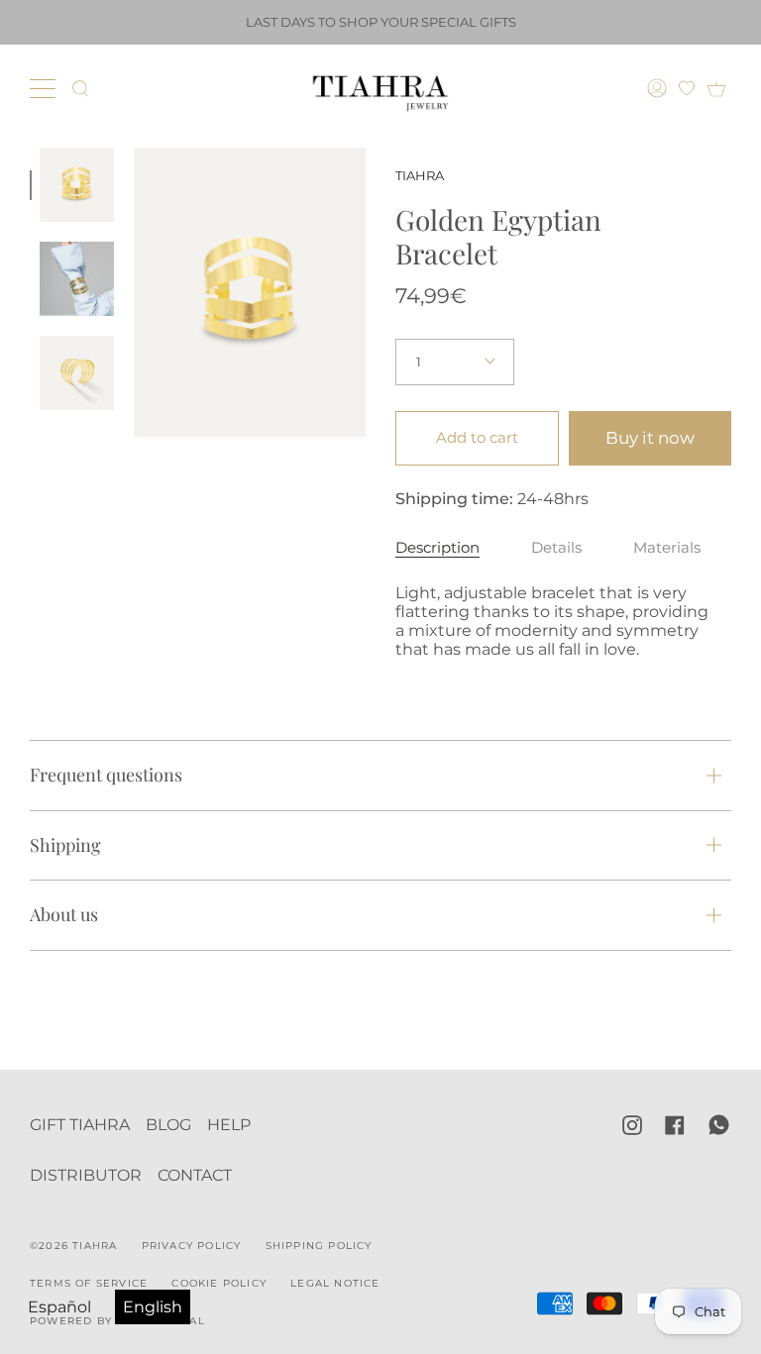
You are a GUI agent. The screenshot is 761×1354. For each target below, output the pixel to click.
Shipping (65, 845)
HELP (229, 1124)
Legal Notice (335, 1283)
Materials (667, 547)
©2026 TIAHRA (73, 1245)
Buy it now (650, 438)
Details (556, 547)
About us (64, 914)
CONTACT (195, 1175)
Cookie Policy (219, 1283)
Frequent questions (106, 774)
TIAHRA (419, 175)
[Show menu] (44, 88)
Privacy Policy (192, 1245)
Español (59, 1307)
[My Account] (659, 88)
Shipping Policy (319, 1245)
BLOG (168, 1124)
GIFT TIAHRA (80, 1124)
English (152, 1307)
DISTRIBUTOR (86, 1175)
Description (437, 547)
